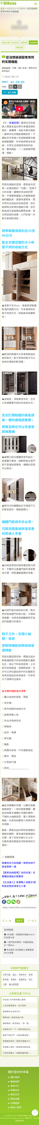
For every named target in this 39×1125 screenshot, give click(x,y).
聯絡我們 (15, 1081)
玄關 (17, 81)
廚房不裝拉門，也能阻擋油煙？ (16, 1035)
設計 (13, 81)
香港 (31, 974)
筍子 (31, 979)
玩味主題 (14, 42)
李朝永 (14, 979)
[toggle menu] (36, 4)
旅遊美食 (24, 42)
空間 (22, 81)
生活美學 (21, 8)
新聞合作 (15, 1090)
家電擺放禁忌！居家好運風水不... (17, 1041)
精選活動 (19, 47)
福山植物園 (14, 984)
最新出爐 (5, 42)
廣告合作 (15, 1094)
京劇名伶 (23, 974)
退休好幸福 (8, 3)
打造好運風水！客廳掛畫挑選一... (17, 1052)
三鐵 (5, 984)
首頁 (2, 8)
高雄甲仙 (23, 979)
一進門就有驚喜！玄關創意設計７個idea (18, 944)
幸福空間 (14, 122)
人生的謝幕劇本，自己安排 (14, 1005)
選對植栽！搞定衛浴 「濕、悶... (16, 1023)
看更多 (19, 920)
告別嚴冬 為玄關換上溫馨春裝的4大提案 (19, 951)
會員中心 (15, 1085)
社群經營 (15, 1103)
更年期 (6, 979)
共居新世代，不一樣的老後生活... (17, 1029)
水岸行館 (7, 974)
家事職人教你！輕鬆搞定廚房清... (17, 1047)
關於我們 (15, 1077)
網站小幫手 (16, 1107)
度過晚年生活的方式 (11, 1011)
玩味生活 (11, 8)
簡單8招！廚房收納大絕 (13, 1017)
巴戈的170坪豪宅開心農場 (14, 999)
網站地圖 (15, 1098)
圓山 (15, 974)
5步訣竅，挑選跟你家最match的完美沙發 (19, 936)
